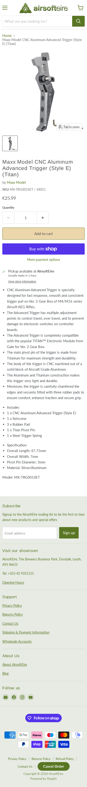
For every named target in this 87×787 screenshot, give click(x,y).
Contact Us (10, 623)
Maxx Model (16, 182)
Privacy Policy (12, 606)
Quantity (8, 207)
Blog (5, 673)
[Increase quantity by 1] (43, 218)
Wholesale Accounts (17, 641)
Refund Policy (65, 759)
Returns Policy (12, 614)
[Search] (78, 21)
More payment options (43, 260)
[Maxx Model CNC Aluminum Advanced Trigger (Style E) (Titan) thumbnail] (10, 143)
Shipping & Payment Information (25, 632)
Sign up (69, 532)
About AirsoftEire (14, 664)
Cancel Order (53, 766)
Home (7, 36)
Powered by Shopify (43, 778)
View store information (22, 281)
